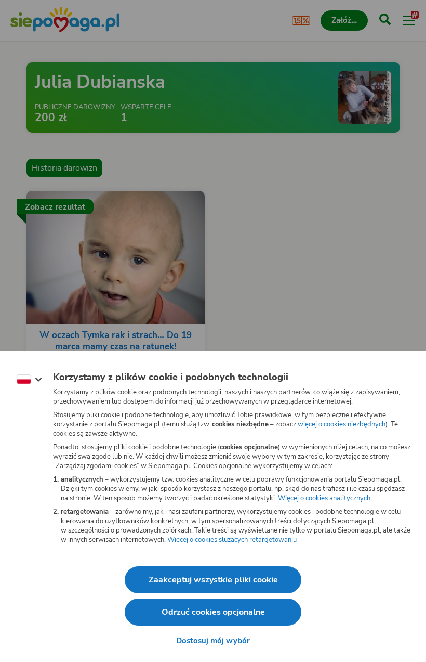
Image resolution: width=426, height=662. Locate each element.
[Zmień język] (29, 379)
